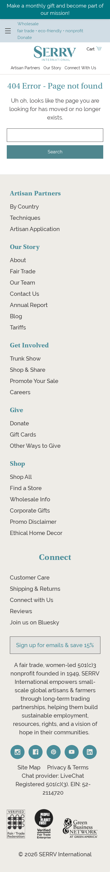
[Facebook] (35, 752)
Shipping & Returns (35, 588)
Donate (19, 423)
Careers (20, 392)
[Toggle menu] (8, 30)
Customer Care (30, 577)
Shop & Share (27, 369)
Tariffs (18, 327)
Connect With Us (80, 68)
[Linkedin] (90, 752)
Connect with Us (31, 600)
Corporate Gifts (30, 510)
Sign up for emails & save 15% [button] (55, 645)
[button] (16, 824)
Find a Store (26, 488)
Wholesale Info (30, 499)
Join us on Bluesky (34, 622)
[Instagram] (17, 752)
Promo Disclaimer (33, 521)
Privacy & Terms (68, 767)
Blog (16, 316)
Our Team (22, 282)
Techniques (25, 217)
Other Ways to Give (35, 445)
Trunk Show (25, 358)
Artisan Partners (25, 68)
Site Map (28, 767)
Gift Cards (23, 434)
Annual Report (29, 305)
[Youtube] (72, 752)
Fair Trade (23, 271)
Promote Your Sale (34, 381)
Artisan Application (35, 229)
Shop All (21, 477)
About (18, 260)
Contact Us (24, 293)
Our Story (52, 68)
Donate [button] (24, 37)
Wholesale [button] (28, 23)
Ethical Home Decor (36, 533)
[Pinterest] (54, 752)
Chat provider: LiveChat (53, 775)
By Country (24, 206)
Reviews (21, 611)
